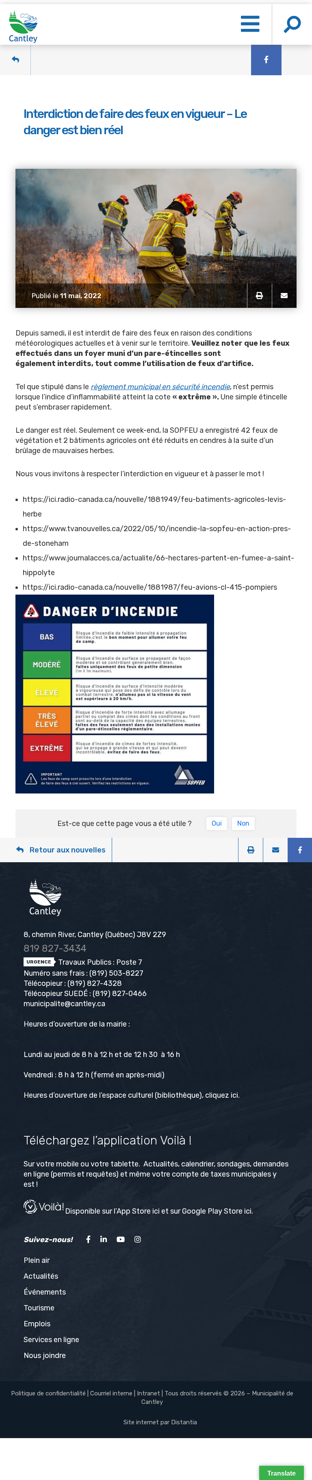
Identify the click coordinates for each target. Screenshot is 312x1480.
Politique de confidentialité (48, 1393)
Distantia (184, 1422)
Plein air (37, 1260)
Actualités (41, 1276)
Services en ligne (51, 1339)
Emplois (37, 1323)
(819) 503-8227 (116, 973)
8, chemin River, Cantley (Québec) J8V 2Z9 (95, 934)
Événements (45, 1292)
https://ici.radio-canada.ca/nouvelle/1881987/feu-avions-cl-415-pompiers (150, 587)
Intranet (148, 1393)
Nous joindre (45, 1355)
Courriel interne (111, 1393)
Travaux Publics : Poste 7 (99, 962)
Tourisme (39, 1307)
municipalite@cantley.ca (64, 1003)
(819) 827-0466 (120, 993)
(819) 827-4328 (94, 983)
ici (234, 1095)
